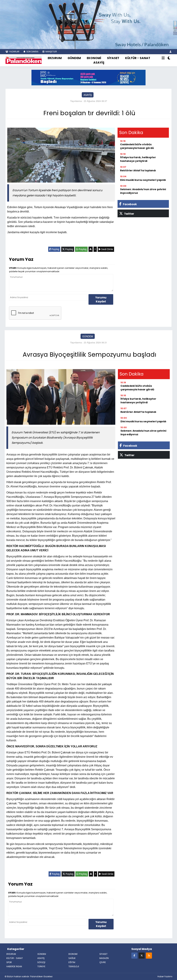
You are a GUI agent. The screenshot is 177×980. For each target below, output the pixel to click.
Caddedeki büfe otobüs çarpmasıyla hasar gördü (137, 146)
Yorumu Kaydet (100, 299)
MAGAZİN (104, 958)
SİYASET (113, 58)
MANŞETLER (51, 51)
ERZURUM (55, 58)
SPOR (9, 962)
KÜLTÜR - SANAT (137, 58)
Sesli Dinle (107, 249)
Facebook (129, 204)
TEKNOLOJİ (73, 966)
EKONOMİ (94, 58)
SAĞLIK (72, 958)
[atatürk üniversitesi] (88, 77)
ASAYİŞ (98, 62)
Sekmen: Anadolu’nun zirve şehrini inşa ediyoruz (143, 191)
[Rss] (149, 955)
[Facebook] (134, 955)
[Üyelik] (170, 51)
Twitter (129, 214)
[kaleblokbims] (175, 27)
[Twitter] (142, 955)
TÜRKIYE (41, 966)
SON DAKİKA (32, 51)
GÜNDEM (74, 58)
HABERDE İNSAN (14, 966)
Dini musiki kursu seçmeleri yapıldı (143, 180)
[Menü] (163, 58)
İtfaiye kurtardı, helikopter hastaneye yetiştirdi (138, 159)
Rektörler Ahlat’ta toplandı (138, 170)
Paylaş (55, 249)
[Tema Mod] (168, 58)
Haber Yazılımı (164, 976)
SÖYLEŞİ (41, 962)
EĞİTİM (71, 962)
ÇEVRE (102, 962)
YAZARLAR (14, 51)
